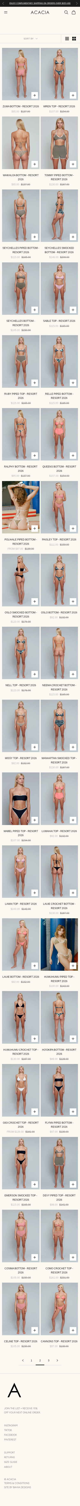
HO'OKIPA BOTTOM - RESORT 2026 (59, 1051)
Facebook (10, 1434)
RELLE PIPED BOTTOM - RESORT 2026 (59, 395)
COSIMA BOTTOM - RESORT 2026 (21, 1270)
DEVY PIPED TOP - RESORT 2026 (59, 1197)
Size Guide (10, 1462)
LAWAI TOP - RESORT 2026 (21, 903)
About (8, 1467)
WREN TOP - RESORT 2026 (59, 106)
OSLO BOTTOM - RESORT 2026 (59, 612)
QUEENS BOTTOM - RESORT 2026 (59, 468)
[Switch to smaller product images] (74, 38)
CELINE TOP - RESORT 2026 (20, 1341)
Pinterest (10, 1439)
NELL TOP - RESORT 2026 (21, 685)
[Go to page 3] (57, 1360)
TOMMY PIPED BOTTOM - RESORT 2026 (59, 177)
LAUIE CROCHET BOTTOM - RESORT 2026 (59, 905)
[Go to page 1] (22, 1360)
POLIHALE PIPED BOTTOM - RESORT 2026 (21, 541)
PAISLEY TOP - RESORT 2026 (59, 539)
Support (9, 1452)
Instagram (11, 1425)
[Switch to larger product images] (67, 38)
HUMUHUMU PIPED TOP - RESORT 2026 (59, 978)
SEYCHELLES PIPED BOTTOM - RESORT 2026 (20, 250)
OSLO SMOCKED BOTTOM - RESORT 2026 (21, 614)
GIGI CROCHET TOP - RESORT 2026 (21, 1124)
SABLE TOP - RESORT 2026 (59, 321)
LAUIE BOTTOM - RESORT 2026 (20, 976)
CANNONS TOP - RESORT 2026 (59, 1341)
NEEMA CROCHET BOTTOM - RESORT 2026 (59, 687)
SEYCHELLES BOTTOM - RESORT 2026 (20, 323)
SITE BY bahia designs (17, 1487)
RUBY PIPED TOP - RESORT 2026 (20, 395)
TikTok (8, 1430)
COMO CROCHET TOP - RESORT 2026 (59, 1270)
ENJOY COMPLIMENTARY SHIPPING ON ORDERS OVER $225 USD (40, 3)
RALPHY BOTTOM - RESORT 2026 (20, 468)
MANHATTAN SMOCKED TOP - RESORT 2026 (59, 760)
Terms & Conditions (16, 1483)
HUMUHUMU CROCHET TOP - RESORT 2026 (20, 1051)
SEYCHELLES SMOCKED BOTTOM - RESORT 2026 (59, 250)
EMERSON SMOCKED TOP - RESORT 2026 (21, 1197)
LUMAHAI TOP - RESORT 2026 (59, 831)
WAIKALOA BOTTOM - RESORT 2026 (21, 177)
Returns (9, 1457)
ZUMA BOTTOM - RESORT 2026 (21, 106)
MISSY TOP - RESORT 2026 (21, 758)
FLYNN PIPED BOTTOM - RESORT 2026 (59, 1124)
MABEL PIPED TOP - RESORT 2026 (21, 833)
